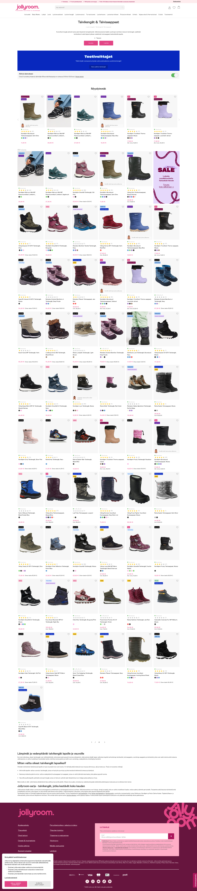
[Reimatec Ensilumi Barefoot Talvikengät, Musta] (104, 357)
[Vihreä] (21, 138)
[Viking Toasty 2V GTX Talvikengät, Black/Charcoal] (21, 571)
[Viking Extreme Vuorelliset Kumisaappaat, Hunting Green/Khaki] (102, 517)
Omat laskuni (23, 835)
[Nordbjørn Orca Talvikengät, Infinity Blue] (23, 464)
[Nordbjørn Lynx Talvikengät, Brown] (75, 410)
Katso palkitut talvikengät (98, 67)
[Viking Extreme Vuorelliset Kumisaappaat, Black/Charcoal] (104, 517)
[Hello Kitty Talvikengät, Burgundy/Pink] (73, 624)
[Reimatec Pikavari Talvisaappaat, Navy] (75, 303)
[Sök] (122, 7)
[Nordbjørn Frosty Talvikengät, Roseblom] (128, 464)
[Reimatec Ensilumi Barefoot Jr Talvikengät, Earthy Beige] (50, 303)
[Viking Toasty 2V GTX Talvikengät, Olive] (19, 571)
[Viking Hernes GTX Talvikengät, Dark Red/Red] (100, 250)
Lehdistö (53, 851)
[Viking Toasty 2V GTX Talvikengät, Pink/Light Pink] (23, 571)
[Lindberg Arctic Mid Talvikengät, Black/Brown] (46, 357)
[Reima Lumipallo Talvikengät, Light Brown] (73, 357)
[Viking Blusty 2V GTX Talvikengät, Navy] (159, 677)
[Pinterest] (110, 881)
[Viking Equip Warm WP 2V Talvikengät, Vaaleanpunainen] (21, 410)
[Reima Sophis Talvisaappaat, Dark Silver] (157, 410)
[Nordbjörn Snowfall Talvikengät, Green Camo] (133, 571)
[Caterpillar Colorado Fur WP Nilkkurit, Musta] (155, 624)
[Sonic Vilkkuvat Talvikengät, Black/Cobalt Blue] (19, 517)
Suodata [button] (91, 43)
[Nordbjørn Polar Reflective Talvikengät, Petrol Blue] (46, 571)
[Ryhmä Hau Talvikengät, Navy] (46, 464)
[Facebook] (87, 881)
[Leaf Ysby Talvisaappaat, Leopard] (73, 517)
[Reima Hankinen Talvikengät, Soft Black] (130, 624)
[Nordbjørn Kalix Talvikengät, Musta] (21, 677)
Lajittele (106, 43)
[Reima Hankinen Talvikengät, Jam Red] (128, 624)
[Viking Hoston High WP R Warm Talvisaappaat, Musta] (46, 677)
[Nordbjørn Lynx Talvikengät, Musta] (73, 410)
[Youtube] (98, 881)
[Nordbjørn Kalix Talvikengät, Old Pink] (19, 677)
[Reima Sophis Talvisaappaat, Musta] (155, 410)
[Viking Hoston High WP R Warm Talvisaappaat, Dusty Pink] (48, 677)
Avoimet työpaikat (24, 851)
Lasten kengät (90, 27)
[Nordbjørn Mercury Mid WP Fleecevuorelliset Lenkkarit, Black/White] (19, 197)
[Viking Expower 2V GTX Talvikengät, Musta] (19, 250)
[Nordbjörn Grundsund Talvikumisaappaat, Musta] (106, 197)
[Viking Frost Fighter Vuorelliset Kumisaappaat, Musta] (128, 517)
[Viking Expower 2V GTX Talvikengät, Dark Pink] (23, 250)
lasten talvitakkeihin (98, 793)
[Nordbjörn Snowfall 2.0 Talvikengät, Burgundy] (46, 250)
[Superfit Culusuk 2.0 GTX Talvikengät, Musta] (19, 303)
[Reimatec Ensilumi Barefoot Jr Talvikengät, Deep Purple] (46, 303)
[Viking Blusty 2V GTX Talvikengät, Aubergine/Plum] (157, 677)
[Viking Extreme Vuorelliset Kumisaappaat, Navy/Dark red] (100, 517)
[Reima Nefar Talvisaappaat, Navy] (104, 410)
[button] (174, 7)
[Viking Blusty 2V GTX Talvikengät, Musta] (155, 677)
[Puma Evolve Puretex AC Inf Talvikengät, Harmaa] (104, 624)
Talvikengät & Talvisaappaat (103, 27)
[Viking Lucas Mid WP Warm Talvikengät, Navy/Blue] (102, 571)
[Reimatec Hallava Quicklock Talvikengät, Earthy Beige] (128, 410)
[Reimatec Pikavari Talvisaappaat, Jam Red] (73, 303)
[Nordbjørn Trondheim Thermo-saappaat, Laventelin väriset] (157, 250)
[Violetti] (25, 138)
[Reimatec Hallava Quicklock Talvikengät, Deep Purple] (131, 410)
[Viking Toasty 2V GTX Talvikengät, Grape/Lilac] (25, 571)
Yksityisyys (54, 841)
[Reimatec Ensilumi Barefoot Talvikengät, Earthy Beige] (102, 357)
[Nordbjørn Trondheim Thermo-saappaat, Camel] (159, 250)
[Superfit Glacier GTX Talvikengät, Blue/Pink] (21, 731)
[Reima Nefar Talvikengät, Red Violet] (100, 410)
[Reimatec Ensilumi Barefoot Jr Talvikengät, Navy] (48, 303)
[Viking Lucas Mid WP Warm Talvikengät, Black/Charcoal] (100, 571)
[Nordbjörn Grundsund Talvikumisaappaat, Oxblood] (104, 197)
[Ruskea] (130, 138)
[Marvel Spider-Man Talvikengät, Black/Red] (73, 464)
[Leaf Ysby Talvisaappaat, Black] (75, 517)
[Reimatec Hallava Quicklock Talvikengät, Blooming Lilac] (130, 410)
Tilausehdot (22, 830)
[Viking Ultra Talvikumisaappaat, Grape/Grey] (130, 197)
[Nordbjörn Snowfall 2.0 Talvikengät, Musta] (50, 250)
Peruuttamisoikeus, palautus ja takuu (63, 825)
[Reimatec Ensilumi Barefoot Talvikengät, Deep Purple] (100, 357)
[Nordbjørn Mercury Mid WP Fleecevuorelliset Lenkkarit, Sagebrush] (21, 197)
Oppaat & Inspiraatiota (26, 841)
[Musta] (48, 138)
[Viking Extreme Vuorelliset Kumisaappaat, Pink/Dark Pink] (106, 517)
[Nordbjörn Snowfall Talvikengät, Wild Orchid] (131, 571)
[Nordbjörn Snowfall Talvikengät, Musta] (75, 197)
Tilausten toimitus (56, 830)
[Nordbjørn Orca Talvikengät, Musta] (21, 464)
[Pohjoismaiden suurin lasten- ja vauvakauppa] (27, 6)
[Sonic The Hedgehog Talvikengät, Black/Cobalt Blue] (73, 677)
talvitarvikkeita (71, 795)
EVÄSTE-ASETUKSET (39, 884)
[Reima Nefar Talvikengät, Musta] (102, 410)
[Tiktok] (104, 881)
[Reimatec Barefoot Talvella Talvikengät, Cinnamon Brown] (77, 250)
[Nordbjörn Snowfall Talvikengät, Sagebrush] (130, 571)
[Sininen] (23, 138)
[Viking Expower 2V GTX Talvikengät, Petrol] (21, 250)
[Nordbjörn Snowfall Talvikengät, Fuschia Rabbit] (128, 571)
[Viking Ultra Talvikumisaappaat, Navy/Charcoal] (131, 197)
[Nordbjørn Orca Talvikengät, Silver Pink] (19, 464)
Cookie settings (24, 846)
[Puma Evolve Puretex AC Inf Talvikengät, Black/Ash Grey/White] (102, 624)
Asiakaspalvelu (177, 1)
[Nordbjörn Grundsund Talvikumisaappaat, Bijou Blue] (102, 197)
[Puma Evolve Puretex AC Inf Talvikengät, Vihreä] (100, 624)
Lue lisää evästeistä (11, 878)
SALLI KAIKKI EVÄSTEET (16, 884)
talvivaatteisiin (82, 793)
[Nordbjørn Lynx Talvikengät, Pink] (77, 410)
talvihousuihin (110, 793)
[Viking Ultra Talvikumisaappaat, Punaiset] (133, 197)
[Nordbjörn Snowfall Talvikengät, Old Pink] (73, 197)
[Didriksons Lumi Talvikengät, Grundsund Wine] (131, 357)
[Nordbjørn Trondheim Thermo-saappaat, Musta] (155, 250)
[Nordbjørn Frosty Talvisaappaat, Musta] (155, 571)
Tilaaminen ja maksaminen (59, 835)
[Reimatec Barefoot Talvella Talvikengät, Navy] (73, 250)
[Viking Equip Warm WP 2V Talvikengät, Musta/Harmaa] (19, 410)
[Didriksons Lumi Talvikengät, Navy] (130, 357)
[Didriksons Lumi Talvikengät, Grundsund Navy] (128, 357)
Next (179, 120)
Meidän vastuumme (57, 846)
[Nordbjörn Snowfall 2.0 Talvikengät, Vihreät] (52, 250)
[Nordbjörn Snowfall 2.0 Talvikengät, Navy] (48, 250)
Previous (17, 120)
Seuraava (105, 742)
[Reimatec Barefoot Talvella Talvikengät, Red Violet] (75, 250)
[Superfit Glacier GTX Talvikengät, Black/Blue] (19, 731)
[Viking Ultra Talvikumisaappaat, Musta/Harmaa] (128, 197)
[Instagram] (93, 881)
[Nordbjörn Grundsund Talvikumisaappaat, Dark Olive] (100, 197)
